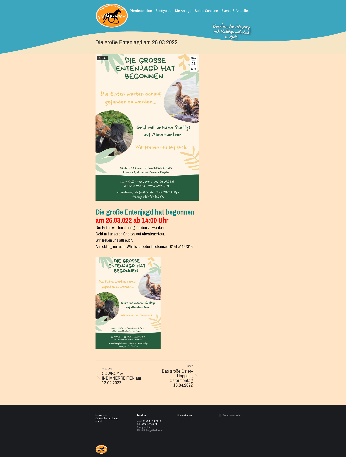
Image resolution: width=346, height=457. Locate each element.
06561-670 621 (149, 424)
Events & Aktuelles (232, 415)
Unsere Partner (185, 415)
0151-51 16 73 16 (152, 421)
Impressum (101, 415)
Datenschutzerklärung (107, 418)
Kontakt (99, 421)
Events (102, 58)
